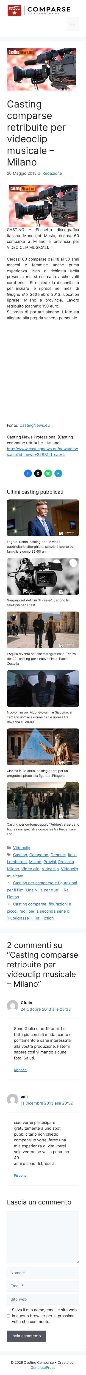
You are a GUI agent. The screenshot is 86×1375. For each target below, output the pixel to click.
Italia (72, 855)
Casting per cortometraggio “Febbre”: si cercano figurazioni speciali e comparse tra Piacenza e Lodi (43, 829)
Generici (58, 855)
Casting (20, 855)
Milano (35, 861)
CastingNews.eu (34, 425)
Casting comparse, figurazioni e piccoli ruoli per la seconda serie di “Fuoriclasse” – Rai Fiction (39, 911)
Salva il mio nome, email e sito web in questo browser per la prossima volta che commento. (44, 1316)
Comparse (38, 855)
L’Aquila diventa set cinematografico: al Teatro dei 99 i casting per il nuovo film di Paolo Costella (41, 658)
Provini (50, 861)
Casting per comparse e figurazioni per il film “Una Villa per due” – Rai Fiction (42, 890)
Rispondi (20, 1070)
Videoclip (21, 847)
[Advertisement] (43, 372)
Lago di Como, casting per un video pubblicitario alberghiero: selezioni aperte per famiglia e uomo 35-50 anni (41, 546)
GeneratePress (43, 1367)
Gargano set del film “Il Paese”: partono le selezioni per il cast (38, 602)
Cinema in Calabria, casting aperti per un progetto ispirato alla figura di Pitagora (37, 773)
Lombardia (17, 861)
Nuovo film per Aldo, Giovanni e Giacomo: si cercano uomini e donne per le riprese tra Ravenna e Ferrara (39, 717)
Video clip (30, 869)
